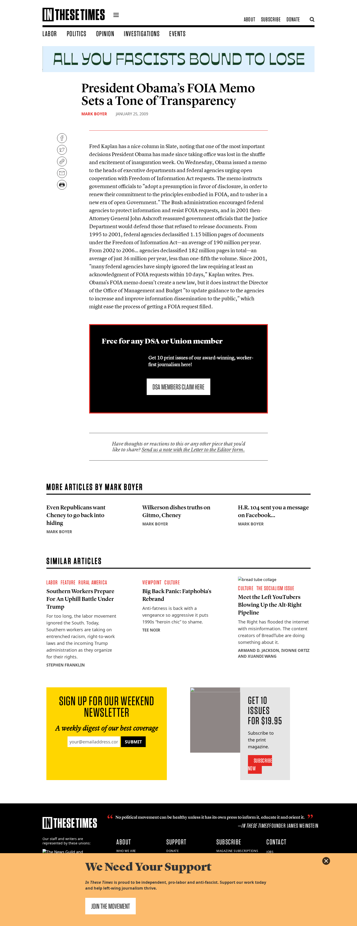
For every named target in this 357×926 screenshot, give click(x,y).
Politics (76, 33)
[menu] (116, 15)
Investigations (142, 33)
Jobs (269, 852)
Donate (293, 19)
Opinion (105, 33)
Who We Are (126, 851)
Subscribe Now (260, 764)
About (249, 19)
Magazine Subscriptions (237, 851)
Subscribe (271, 19)
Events (177, 33)
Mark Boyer (94, 114)
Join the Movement (110, 906)
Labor (49, 33)
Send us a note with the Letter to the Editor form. (193, 449)
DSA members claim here (178, 386)
